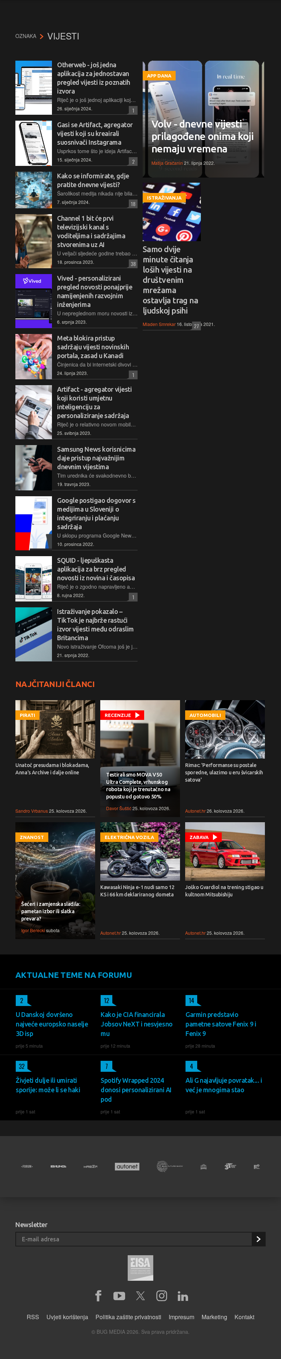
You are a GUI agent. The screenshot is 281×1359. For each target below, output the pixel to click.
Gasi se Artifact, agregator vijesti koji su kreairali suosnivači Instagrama (95, 133)
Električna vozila (129, 837)
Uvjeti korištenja (67, 1317)
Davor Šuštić (118, 808)
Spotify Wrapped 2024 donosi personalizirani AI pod (136, 1090)
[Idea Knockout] (204, 1166)
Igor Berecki (33, 930)
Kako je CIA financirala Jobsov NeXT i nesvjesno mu (137, 1024)
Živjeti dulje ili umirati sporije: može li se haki (48, 1085)
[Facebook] (98, 1296)
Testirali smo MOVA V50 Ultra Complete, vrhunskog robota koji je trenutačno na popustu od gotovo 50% (138, 786)
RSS (33, 1317)
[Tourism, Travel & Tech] (230, 1166)
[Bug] (58, 1166)
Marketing (214, 1317)
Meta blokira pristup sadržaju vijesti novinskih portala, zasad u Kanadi (93, 346)
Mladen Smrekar (159, 324)
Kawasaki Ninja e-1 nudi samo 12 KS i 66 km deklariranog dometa (137, 890)
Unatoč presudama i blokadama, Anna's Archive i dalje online (52, 768)
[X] (140, 1296)
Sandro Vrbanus (31, 811)
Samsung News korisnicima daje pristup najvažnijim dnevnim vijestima (96, 457)
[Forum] (27, 1166)
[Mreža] (91, 1166)
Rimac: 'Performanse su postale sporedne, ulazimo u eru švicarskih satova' (224, 772)
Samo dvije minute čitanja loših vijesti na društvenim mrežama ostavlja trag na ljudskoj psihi (170, 279)
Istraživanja (164, 197)
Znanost (32, 837)
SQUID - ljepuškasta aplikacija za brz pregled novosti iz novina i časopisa (96, 569)
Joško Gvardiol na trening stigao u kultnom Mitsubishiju (224, 890)
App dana (159, 75)
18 (132, 204)
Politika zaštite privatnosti (128, 1317)
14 (190, 1000)
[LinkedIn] (183, 1296)
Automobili (205, 715)
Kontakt (244, 1317)
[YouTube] (119, 1296)
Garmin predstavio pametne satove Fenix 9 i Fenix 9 (221, 1024)
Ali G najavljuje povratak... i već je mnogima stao (224, 1085)
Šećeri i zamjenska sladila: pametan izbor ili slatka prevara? (50, 911)
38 (132, 263)
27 (195, 326)
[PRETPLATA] (258, 1239)
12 (105, 1000)
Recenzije (118, 715)
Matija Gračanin (167, 163)
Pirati (27, 715)
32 (20, 1066)
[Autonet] (127, 1166)
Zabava (199, 837)
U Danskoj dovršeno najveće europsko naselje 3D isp (52, 1024)
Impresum (181, 1317)
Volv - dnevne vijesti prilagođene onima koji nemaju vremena (202, 136)
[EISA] (140, 1269)
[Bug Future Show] (170, 1166)
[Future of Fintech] (257, 1166)
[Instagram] (162, 1296)
